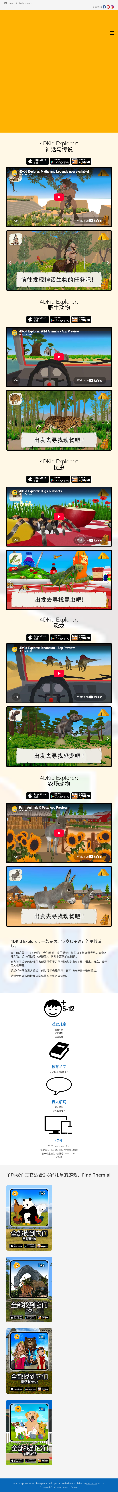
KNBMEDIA (91, 1483)
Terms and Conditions (50, 1487)
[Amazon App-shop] (81, 161)
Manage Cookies (71, 1487)
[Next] (108, 260)
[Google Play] (60, 161)
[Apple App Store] (38, 161)
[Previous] (10, 260)
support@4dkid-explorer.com (22, 3)
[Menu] (111, 34)
